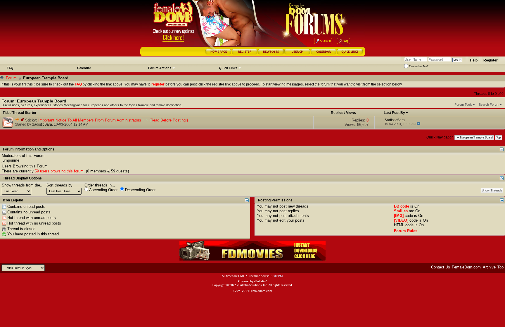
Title (6, 113)
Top (498, 137)
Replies (337, 113)
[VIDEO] (401, 220)
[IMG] (399, 215)
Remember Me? (418, 66)
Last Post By (394, 113)
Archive (489, 267)
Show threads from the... (23, 185)
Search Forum (489, 104)
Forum (11, 78)
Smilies (401, 211)
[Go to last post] (418, 124)
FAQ (10, 68)
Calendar (84, 68)
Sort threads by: (60, 185)
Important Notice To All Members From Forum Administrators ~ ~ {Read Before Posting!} (113, 120)
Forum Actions (159, 68)
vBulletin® (260, 281)
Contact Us (440, 267)
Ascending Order (102, 190)
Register (490, 60)
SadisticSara (42, 124)
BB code (401, 206)
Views (351, 113)
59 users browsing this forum (59, 171)
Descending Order (139, 190)
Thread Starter (24, 113)
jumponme (10, 160)
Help (474, 60)
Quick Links (228, 68)
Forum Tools (463, 104)
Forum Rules (405, 231)
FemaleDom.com (466, 267)
